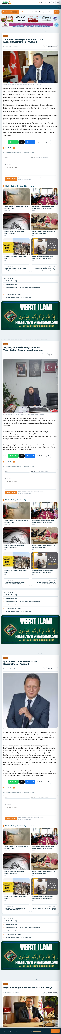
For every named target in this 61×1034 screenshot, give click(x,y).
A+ (45, 46)
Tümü (56, 12)
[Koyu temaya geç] (54, 2)
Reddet (46, 1031)
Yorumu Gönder (11, 178)
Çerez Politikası (37, 1031)
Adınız (6, 157)
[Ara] (50, 2)
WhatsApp (14, 142)
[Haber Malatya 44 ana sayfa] (6, 2)
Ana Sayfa (3, 31)
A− (41, 46)
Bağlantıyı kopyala (52, 46)
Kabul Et (55, 1031)
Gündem (10, 31)
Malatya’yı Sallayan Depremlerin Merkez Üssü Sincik (36, 12)
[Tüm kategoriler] (58, 2)
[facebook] (59, 7)
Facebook (31, 142)
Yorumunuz (8, 164)
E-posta (39, 157)
